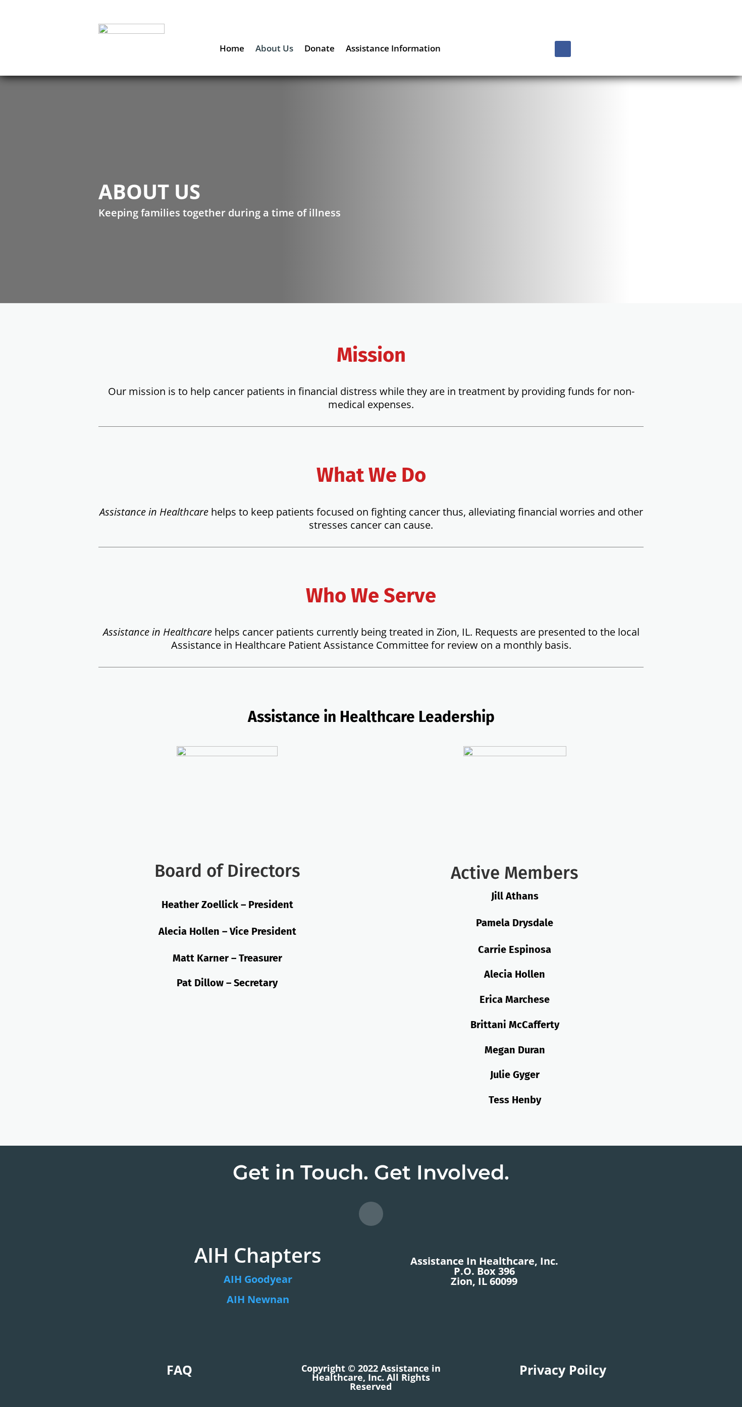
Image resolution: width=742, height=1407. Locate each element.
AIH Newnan (258, 1299)
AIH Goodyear (258, 1279)
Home (232, 49)
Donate (319, 49)
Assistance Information (393, 49)
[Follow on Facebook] (563, 49)
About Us (274, 49)
